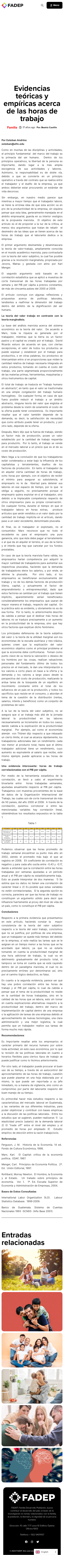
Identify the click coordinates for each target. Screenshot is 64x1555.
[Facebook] (26, 1541)
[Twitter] (37, 1541)
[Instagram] (32, 1541)
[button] (47, 127)
